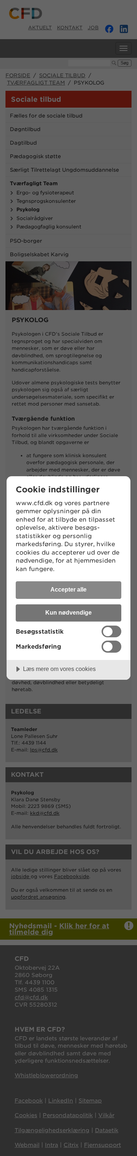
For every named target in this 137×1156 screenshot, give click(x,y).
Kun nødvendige (68, 612)
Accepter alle (68, 589)
